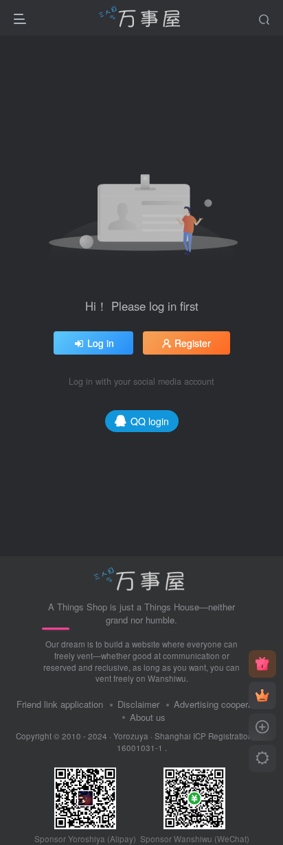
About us (148, 717)
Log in (100, 343)
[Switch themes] (262, 758)
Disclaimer (138, 704)
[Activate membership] (262, 695)
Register (192, 343)
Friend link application (59, 704)
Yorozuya (130, 735)
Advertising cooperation (220, 704)
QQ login (150, 421)
